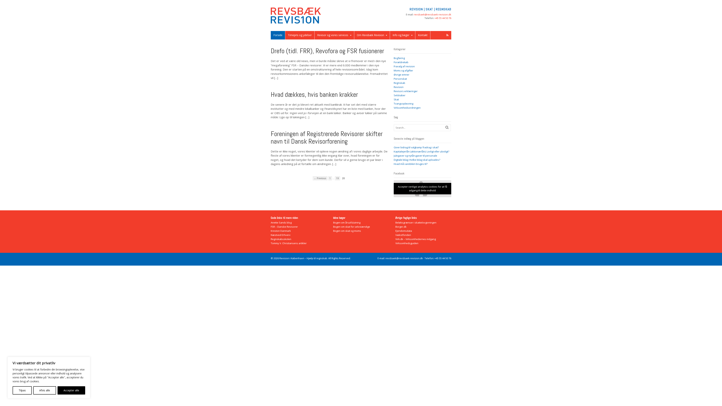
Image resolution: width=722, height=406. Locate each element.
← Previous (320, 178)
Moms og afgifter (403, 70)
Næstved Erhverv (280, 235)
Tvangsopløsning (403, 103)
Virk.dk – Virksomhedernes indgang (415, 239)
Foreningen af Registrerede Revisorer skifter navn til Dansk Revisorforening (327, 138)
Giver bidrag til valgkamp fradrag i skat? (416, 147)
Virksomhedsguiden (406, 243)
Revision (398, 87)
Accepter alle (71, 390)
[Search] (447, 127)
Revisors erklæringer (406, 91)
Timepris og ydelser (300, 35)
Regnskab (399, 83)
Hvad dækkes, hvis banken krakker (314, 94)
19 (337, 178)
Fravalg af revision (404, 66)
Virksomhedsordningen (407, 107)
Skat (396, 99)
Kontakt (423, 35)
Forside (277, 35)
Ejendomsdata (403, 231)
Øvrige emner (401, 74)
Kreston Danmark (281, 231)
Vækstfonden (403, 235)
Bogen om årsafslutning (346, 222)
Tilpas (22, 390)
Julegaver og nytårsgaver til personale (415, 155)
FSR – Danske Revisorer (284, 226)
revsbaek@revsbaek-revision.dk (432, 14)
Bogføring (399, 58)
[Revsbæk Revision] (296, 21)
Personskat (400, 78)
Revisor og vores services (332, 35)
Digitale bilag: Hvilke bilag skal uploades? (417, 159)
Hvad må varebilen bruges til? (411, 164)
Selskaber (399, 95)
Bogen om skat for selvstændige (351, 226)
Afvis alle (44, 390)
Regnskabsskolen (281, 239)
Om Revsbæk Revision (370, 35)
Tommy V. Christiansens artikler (289, 243)
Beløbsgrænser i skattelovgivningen (415, 222)
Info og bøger (401, 35)
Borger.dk (401, 226)
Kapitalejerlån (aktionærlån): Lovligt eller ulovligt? (421, 151)
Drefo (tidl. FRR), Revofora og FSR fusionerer (327, 51)
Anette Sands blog (281, 222)
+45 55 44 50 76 (443, 18)
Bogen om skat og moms (347, 231)
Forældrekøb (401, 62)
